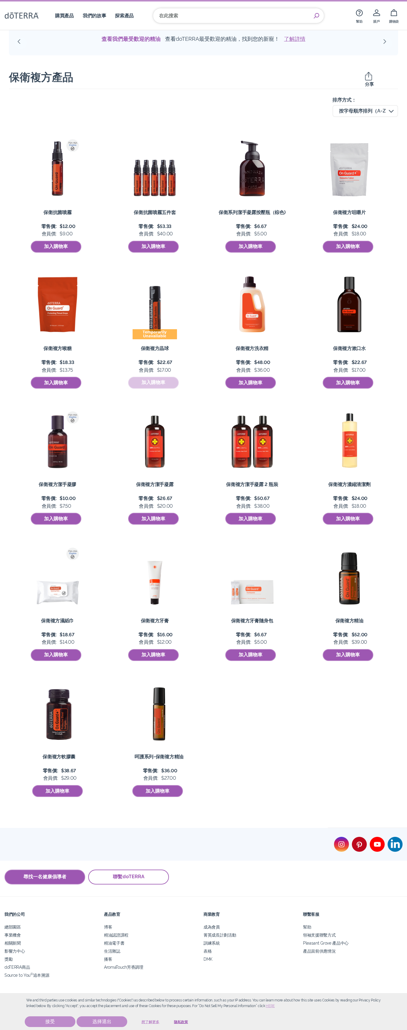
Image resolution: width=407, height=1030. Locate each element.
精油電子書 (114, 942)
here (270, 1006)
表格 (208, 951)
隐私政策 (181, 1022)
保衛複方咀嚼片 (349, 212)
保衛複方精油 (349, 620)
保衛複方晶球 (155, 348)
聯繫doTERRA (129, 876)
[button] (21, 43)
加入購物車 (56, 246)
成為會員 (212, 926)
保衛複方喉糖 (58, 348)
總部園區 (12, 926)
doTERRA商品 (17, 967)
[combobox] (365, 111)
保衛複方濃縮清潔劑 (349, 484)
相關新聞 (12, 942)
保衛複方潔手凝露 (155, 484)
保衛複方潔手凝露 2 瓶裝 (252, 484)
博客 (108, 926)
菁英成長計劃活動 (220, 934)
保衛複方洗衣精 (252, 348)
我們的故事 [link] (94, 15)
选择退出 (101, 1021)
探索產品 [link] (124, 15)
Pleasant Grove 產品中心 (326, 942)
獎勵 (8, 959)
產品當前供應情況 (319, 951)
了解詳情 (318, 39)
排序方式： (344, 100)
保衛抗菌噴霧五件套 (155, 212)
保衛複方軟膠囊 (59, 756)
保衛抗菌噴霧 (58, 212)
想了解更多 (150, 1022)
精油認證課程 (116, 934)
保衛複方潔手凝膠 (57, 484)
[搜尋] (316, 16)
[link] (359, 15)
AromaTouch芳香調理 (123, 967)
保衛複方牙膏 (155, 620)
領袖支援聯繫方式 (319, 934)
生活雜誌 (112, 951)
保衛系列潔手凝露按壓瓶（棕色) (252, 212)
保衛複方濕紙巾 (57, 620)
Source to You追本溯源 (26, 975)
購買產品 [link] (64, 15)
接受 (50, 1021)
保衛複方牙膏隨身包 (252, 620)
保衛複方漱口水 (349, 348)
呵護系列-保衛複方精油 (159, 756)
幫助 (307, 926)
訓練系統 (212, 942)
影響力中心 (14, 951)
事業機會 (12, 934)
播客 (108, 959)
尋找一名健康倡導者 (45, 876)
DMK (208, 959)
